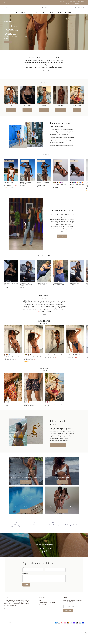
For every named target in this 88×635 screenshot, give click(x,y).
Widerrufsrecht (42, 604)
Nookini (8, 626)
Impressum (41, 607)
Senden (26, 584)
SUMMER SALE (44, 321)
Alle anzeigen (44, 157)
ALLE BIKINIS (44, 155)
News (40, 600)
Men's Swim (44, 368)
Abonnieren (68, 610)
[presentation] (83, 182)
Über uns (63, 3)
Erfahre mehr (62, 236)
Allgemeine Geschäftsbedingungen (47, 602)
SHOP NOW (8, 41)
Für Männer (82, 1)
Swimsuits (71, 1)
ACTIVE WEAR (44, 255)
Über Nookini (68, 3)
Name (23, 567)
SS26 (65, 1)
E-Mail (46, 567)
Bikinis (68, 1)
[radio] (54, 182)
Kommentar (25, 573)
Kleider (78, 1)
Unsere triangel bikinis (58, 445)
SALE (75, 1)
